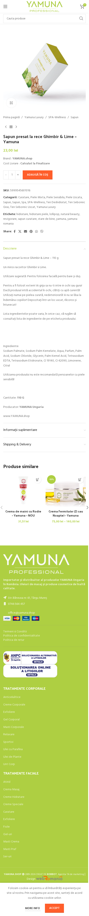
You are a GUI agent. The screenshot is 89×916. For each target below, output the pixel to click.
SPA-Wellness (57, 117)
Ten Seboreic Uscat (22, 207)
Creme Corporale (14, 705)
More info (33, 908)
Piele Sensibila (55, 197)
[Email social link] (25, 232)
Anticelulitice (12, 697)
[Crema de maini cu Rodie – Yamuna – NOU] (23, 490)
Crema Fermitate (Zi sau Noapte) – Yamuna (66, 513)
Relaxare (8, 734)
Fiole (6, 827)
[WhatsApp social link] (36, 232)
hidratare (22, 214)
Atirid (6, 782)
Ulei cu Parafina (13, 749)
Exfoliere (9, 712)
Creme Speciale (13, 804)
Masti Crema (11, 842)
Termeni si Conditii (15, 631)
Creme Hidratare (13, 797)
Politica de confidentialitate (21, 635)
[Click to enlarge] (11, 103)
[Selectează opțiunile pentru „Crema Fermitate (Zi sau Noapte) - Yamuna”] (80, 479)
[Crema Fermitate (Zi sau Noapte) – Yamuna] (66, 490)
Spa (23, 202)
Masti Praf (9, 849)
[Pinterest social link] (31, 232)
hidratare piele (38, 214)
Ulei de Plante (12, 757)
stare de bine (46, 219)
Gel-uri (7, 834)
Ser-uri (7, 857)
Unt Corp (9, 764)
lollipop (54, 214)
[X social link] (20, 232)
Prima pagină (11, 117)
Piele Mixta (37, 197)
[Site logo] (45, 6)
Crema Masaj (11, 789)
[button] (37, 479)
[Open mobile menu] (5, 6)
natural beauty (70, 214)
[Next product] (16, 126)
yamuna (61, 219)
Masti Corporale (13, 727)
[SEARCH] (81, 18)
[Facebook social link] (14, 232)
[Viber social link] (42, 232)
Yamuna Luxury (34, 117)
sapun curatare (27, 219)
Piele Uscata (74, 197)
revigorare (10, 219)
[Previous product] (5, 126)
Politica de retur (13, 640)
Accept (54, 908)
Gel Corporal (11, 720)
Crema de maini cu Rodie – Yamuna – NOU (23, 513)
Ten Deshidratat (56, 202)
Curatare (23, 197)
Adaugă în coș (37, 175)
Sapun (74, 117)
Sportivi (8, 742)
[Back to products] (11, 126)
